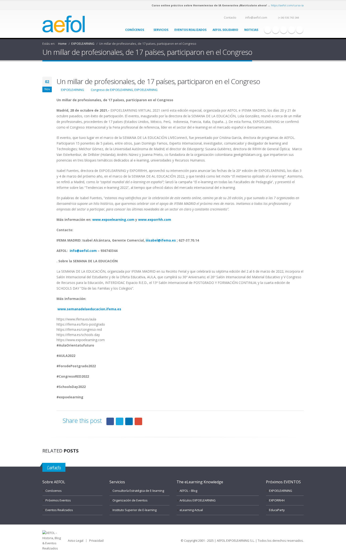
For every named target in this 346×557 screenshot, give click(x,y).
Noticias (251, 30)
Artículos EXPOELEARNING (198, 500)
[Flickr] (299, 29)
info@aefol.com (256, 18)
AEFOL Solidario (225, 30)
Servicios (160, 30)
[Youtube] (283, 29)
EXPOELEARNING (72, 90)
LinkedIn (129, 421)
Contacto (230, 18)
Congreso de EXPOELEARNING (112, 90)
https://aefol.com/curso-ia (287, 5)
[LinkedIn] (291, 29)
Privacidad (96, 541)
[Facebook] (267, 29)
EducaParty (277, 510)
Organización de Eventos (130, 500)
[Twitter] (275, 29)
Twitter (119, 421)
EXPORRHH (277, 500)
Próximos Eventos (58, 500)
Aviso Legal (75, 541)
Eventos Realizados (190, 30)
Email (138, 421)
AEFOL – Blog (188, 491)
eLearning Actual (191, 510)
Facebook (110, 421)
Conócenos (134, 30)
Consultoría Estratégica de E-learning (138, 491)
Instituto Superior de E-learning (135, 510)
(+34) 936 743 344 (288, 17)
